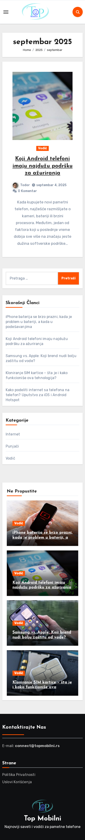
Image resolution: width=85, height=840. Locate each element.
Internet (13, 434)
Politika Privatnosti (18, 774)
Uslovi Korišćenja (17, 782)
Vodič (42, 148)
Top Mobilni (42, 818)
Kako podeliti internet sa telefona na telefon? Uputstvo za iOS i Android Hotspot (37, 395)
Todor (25, 185)
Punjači (12, 446)
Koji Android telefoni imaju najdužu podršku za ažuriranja (42, 166)
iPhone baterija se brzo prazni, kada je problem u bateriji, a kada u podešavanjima (39, 322)
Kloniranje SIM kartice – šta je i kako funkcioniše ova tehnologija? (42, 687)
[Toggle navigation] (6, 12)
